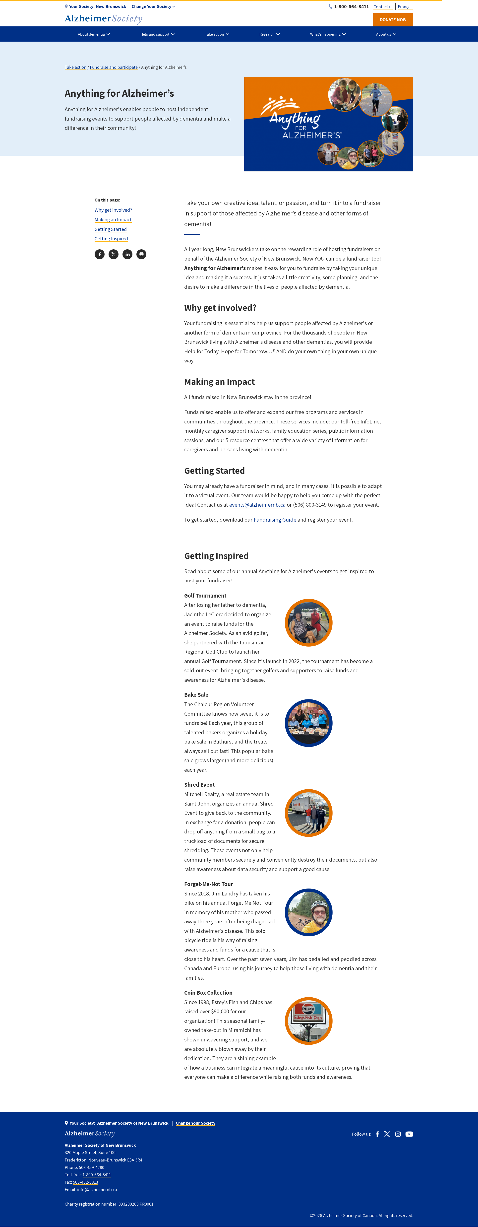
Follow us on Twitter (387, 1134)
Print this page (141, 254)
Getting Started (111, 229)
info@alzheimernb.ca (97, 1189)
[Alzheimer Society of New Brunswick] (103, 19)
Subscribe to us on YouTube (409, 1134)
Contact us (383, 6)
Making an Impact (113, 219)
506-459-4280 (91, 1167)
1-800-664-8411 (97, 1174)
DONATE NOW (393, 19)
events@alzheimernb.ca (257, 504)
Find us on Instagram (398, 1134)
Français (405, 6)
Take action (75, 67)
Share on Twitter (114, 254)
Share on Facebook (100, 254)
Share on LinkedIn (127, 254)
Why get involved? (113, 209)
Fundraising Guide (275, 519)
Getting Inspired (111, 238)
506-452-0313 (85, 1182)
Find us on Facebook (377, 1134)
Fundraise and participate (114, 67)
